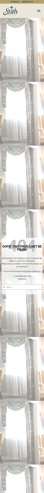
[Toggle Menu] (38, 10)
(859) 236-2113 (24, 276)
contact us (36, 271)
